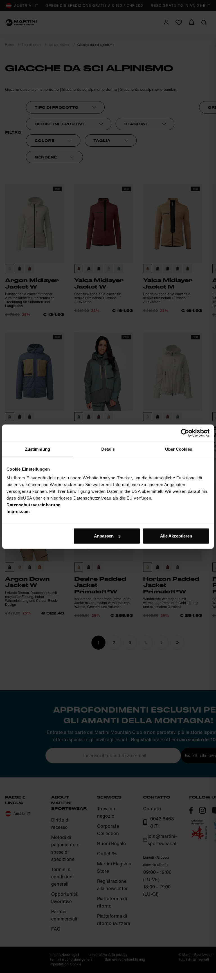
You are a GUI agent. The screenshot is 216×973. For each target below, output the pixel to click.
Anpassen (104, 536)
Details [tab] (108, 448)
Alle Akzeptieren (176, 536)
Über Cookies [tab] (178, 448)
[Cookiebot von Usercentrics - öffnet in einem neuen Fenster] (185, 432)
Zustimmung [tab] (37, 448)
